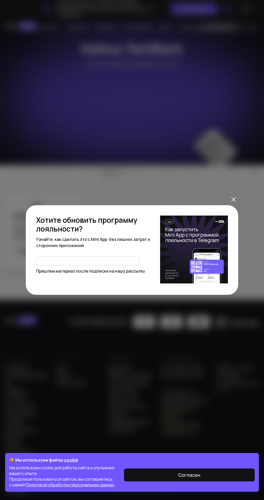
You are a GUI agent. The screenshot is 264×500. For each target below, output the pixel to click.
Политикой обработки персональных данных (70, 485)
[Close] (233, 199)
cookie (71, 460)
